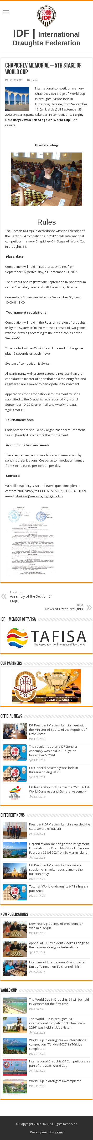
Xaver (59, 1132)
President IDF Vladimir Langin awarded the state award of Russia (59, 826)
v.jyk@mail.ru (14, 410)
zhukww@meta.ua (62, 404)
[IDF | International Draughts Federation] (46, 15)
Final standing (46, 145)
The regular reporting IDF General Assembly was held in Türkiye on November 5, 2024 (53, 750)
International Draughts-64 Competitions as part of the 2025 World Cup (59, 1063)
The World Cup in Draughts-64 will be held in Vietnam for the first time (59, 1001)
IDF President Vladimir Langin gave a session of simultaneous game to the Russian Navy (56, 869)
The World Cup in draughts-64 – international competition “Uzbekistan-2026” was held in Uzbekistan (57, 1023)
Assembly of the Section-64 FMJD (31, 596)
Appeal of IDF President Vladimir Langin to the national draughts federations (59, 945)
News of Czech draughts (64, 607)
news (34, 80)
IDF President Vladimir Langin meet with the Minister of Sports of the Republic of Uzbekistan (58, 729)
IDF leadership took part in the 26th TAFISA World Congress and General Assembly (59, 789)
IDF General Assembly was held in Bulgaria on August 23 (53, 770)
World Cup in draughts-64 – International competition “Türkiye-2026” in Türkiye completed (58, 1044)
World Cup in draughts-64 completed (55, 1081)
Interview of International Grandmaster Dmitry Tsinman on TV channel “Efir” (57, 964)
